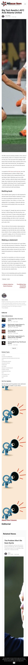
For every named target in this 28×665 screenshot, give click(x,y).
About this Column (9, 520)
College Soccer (6, 363)
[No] (26, 660)
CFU (3, 359)
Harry (9, 552)
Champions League (6, 361)
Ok (14, 662)
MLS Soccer (11, 171)
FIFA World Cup (5, 374)
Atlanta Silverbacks (7, 356)
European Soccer (6, 371)
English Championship (7, 367)
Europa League (5, 369)
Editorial (4, 279)
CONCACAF (4, 364)
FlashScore (5, 376)
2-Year (3, 355)
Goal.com (18, 171)
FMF (3, 377)
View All (14, 348)
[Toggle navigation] (25, 4)
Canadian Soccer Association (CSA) (11, 358)
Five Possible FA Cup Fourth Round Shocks (15, 331)
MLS (8, 279)
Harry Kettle (7, 15)
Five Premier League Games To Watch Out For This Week (16, 325)
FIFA (3, 372)
